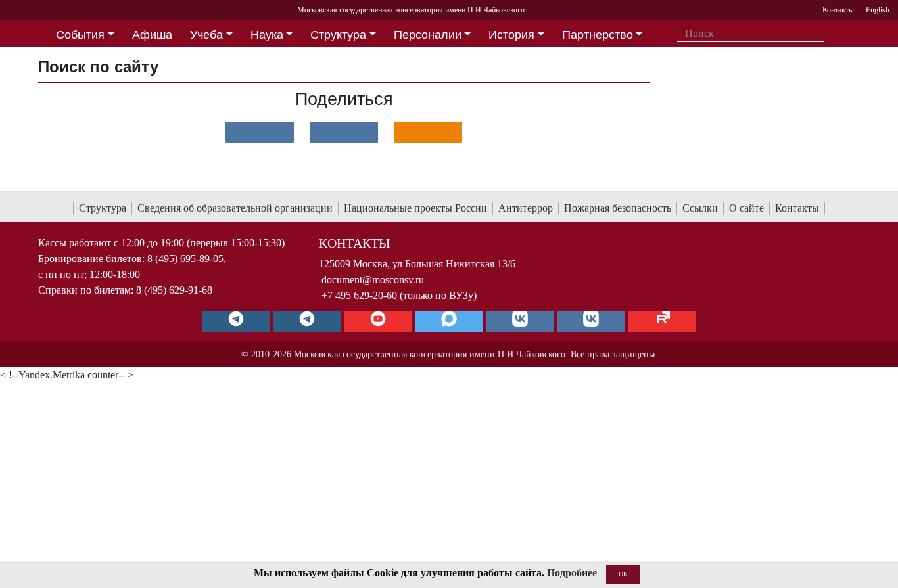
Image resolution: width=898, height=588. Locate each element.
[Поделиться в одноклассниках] (428, 132)
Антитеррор (525, 208)
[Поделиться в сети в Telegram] (344, 132)
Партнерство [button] (597, 34)
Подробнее (572, 572)
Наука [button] (266, 34)
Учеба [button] (206, 34)
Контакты (797, 208)
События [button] (80, 34)
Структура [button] (338, 34)
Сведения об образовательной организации (235, 208)
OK (623, 573)
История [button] (511, 34)
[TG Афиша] (307, 321)
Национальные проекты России (415, 208)
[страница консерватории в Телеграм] (236, 321)
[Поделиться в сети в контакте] (259, 132)
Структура (102, 208)
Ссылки (700, 208)
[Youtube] (378, 321)
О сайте (746, 208)
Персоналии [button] (427, 34)
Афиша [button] (152, 34)
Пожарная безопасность (617, 208)
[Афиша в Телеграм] (662, 321)
